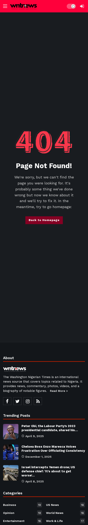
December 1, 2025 (38, 456)
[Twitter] (17, 401)
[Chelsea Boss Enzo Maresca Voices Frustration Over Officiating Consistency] (10, 452)
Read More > (59, 390)
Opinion (22, 513)
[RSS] (38, 401)
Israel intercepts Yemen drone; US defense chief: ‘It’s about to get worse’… (48, 471)
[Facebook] (7, 401)
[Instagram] (28, 401)
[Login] (82, 6)
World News (65, 513)
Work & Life (65, 521)
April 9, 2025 (34, 436)
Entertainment (22, 521)
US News (65, 504)
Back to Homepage (44, 220)
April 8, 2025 (34, 481)
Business (22, 504)
